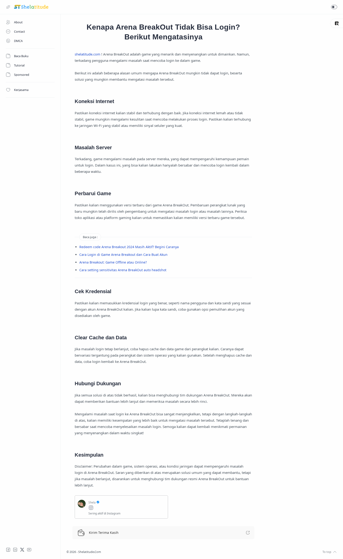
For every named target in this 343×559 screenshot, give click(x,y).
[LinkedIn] (15, 549)
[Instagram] (126, 508)
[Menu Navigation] (8, 7)
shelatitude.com (87, 54)
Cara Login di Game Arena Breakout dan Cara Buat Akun (123, 254)
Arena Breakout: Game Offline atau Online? (113, 262)
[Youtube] (29, 549)
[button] (334, 7)
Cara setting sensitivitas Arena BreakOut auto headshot (122, 270)
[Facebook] (8, 549)
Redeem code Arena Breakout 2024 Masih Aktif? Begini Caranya (129, 247)
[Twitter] (22, 549)
